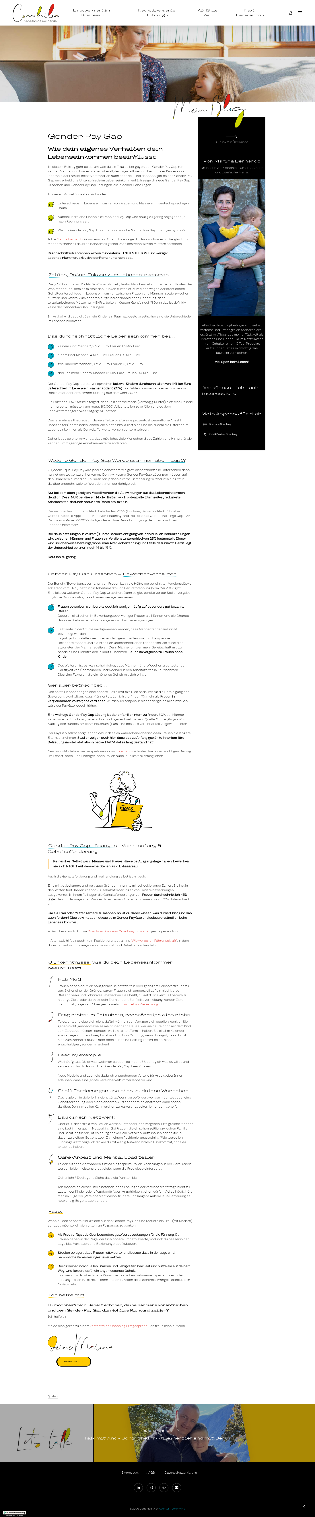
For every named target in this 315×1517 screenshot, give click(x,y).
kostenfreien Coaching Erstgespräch (118, 1326)
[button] (300, 13)
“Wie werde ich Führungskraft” (154, 941)
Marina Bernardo (70, 239)
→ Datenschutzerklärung (179, 1473)
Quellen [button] (53, 1396)
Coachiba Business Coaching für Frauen (119, 931)
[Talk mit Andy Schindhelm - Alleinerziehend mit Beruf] (157, 1433)
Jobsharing (124, 751)
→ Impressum (128, 1473)
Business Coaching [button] (220, 424)
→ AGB (150, 1473)
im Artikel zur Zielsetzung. (139, 1004)
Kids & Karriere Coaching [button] (223, 434)
